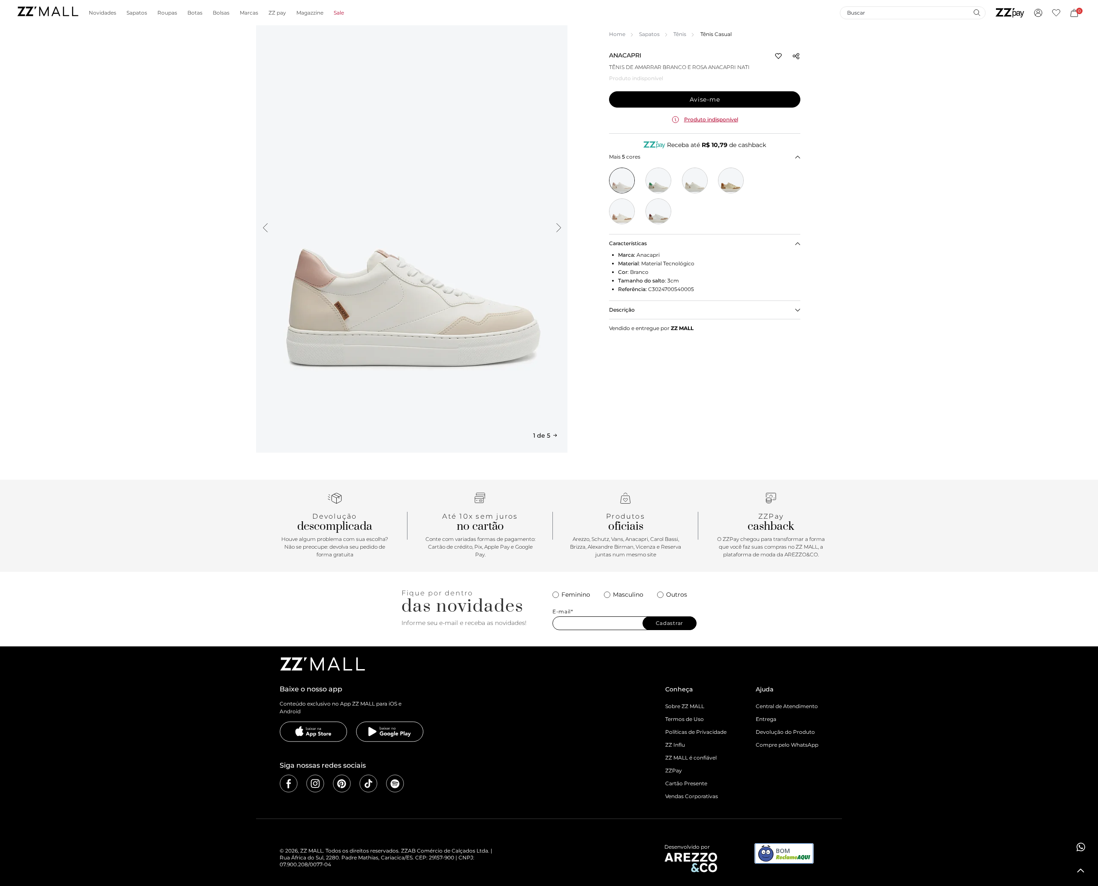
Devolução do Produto (785, 732)
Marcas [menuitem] (249, 13)
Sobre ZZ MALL (684, 706)
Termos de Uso (684, 719)
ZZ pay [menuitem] (277, 13)
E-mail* (562, 612)
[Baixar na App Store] (313, 731)
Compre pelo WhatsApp (787, 745)
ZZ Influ (675, 745)
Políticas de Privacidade (696, 732)
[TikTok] (368, 784)
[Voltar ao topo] (1081, 870)
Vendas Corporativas (691, 796)
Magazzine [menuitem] (309, 13)
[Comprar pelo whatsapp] (1081, 847)
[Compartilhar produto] (796, 56)
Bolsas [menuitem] (221, 13)
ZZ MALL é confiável (691, 757)
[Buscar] (976, 12)
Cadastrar (669, 623)
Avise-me (705, 99)
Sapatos (649, 34)
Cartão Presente (686, 783)
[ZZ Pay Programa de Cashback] (1009, 13)
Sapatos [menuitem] (137, 13)
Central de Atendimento (787, 706)
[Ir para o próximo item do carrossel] (558, 228)
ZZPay (673, 770)
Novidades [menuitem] (102, 13)
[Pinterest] (342, 784)
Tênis (679, 34)
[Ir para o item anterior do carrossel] (265, 228)
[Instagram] (315, 784)
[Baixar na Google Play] (390, 731)
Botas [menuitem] (194, 13)
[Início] (47, 12)
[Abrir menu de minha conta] (1038, 13)
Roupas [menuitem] (167, 13)
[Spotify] (395, 784)
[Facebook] (289, 784)
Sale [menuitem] (339, 13)
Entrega (766, 719)
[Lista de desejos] (1056, 13)
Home (617, 34)
